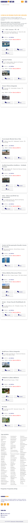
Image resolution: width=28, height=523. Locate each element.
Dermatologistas (4, 476)
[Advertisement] (14, 9)
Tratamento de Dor (22, 482)
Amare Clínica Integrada (9, 86)
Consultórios (3, 472)
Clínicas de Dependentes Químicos (4, 464)
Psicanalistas (23, 462)
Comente (20, 49)
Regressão (22, 475)
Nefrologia (13, 481)
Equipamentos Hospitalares (4, 483)
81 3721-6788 (6, 37)
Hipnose (12, 462)
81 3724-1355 (6, 413)
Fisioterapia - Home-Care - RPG (13, 447)
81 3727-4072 (6, 358)
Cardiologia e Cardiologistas (4, 454)
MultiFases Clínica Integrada (11, 351)
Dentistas (3, 473)
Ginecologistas (14, 457)
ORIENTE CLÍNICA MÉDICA (10, 377)
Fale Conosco (4, 515)
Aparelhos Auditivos (3, 445)
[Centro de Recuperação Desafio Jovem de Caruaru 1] (6, 262)
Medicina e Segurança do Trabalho (14, 477)
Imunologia (13, 472)
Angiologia (3, 443)
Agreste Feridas (7, 59)
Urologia (22, 483)
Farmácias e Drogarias (13, 442)
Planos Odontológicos (23, 452)
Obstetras (22, 436)
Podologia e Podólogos (22, 454)
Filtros (12, 443)
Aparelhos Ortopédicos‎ (3, 447)
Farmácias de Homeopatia (13, 437)
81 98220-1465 (6, 384)
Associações (3, 452)
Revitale (4, 406)
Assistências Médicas (3, 450)
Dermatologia (4, 475)
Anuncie (3, 516)
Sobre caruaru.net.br (6, 513)
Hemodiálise (13, 460)
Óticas (21, 442)
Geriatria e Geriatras (13, 456)
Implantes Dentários (13, 470)
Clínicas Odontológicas (4, 470)
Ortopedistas (23, 440)
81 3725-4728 (6, 253)
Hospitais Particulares (13, 468)
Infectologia (13, 473)
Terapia (21, 477)
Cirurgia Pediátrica (3, 461)
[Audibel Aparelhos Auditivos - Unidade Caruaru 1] (6, 182)
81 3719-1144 (6, 204)
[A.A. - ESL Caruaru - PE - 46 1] (6, 46)
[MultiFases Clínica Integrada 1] (6, 367)
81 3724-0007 (6, 173)
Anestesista (3, 441)
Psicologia (22, 463)
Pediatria (22, 447)
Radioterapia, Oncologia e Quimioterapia (23, 473)
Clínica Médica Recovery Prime (12, 273)
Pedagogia (22, 445)
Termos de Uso (13, 521)
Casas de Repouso (3, 456)
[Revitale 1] (6, 422)
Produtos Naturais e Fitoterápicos (23, 457)
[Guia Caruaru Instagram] (8, 504)
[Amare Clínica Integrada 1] (6, 99)
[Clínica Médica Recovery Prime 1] (6, 288)
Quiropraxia (22, 468)
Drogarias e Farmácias (3, 478)
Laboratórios (13, 475)
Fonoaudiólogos (14, 450)
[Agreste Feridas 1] (6, 75)
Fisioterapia (13, 445)
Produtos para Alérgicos (23, 460)
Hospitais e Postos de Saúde (13, 464)
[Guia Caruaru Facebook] (2, 504)
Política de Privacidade (19, 521)
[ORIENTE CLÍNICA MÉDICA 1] (6, 393)
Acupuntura (3, 436)
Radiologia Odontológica (23, 470)
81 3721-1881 (6, 66)
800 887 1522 (6, 279)
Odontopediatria (23, 437)
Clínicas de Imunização (3, 468)
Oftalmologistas (23, 439)
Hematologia (13, 459)
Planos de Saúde (22, 449)
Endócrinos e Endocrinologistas (5, 481)
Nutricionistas (13, 484)
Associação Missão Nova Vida (11, 139)
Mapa (8, 53)
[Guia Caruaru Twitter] (5, 504)
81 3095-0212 (6, 145)
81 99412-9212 (6, 310)
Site (8, 49)
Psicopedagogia (23, 465)
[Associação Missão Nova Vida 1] (6, 154)
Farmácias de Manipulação (13, 439)
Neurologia (13, 483)
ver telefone (11, 37)
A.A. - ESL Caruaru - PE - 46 (10, 29)
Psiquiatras (22, 466)
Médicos (12, 480)
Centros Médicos (3, 459)
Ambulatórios (4, 437)
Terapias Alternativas (22, 479)
